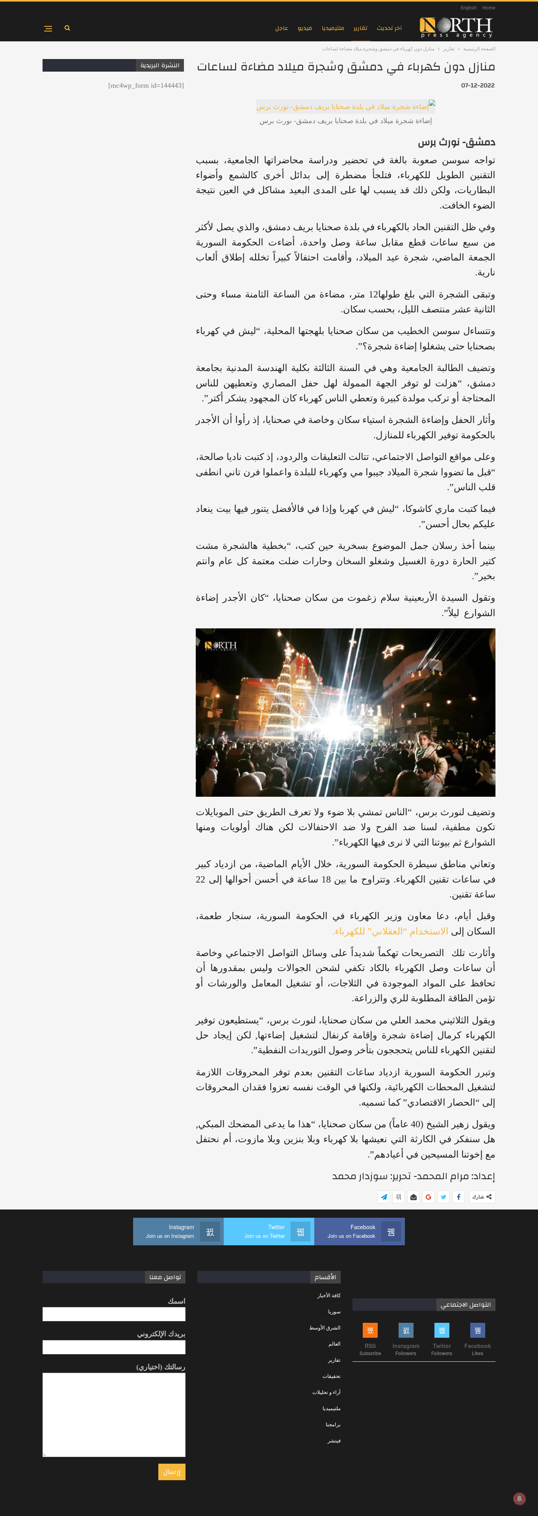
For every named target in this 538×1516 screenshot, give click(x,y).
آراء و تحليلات (326, 1392)
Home (488, 8)
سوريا (334, 1312)
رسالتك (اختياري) (161, 1367)
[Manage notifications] (519, 1498)
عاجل (281, 28)
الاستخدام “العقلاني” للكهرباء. (390, 931)
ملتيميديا (333, 28)
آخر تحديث (389, 28)
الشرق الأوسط (325, 1328)
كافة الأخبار (329, 1295)
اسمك (177, 1301)
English (469, 8)
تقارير (360, 28)
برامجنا (333, 1424)
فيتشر (334, 1441)
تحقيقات (332, 1376)
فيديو (305, 28)
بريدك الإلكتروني (161, 1334)
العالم (334, 1344)
